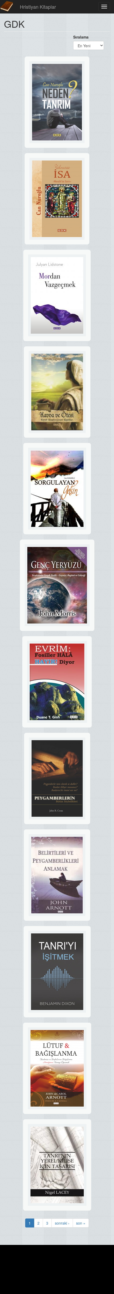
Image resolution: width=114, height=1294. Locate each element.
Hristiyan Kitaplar (38, 6)
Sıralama (81, 37)
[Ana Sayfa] (6, 6)
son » (80, 1223)
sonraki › (62, 1223)
